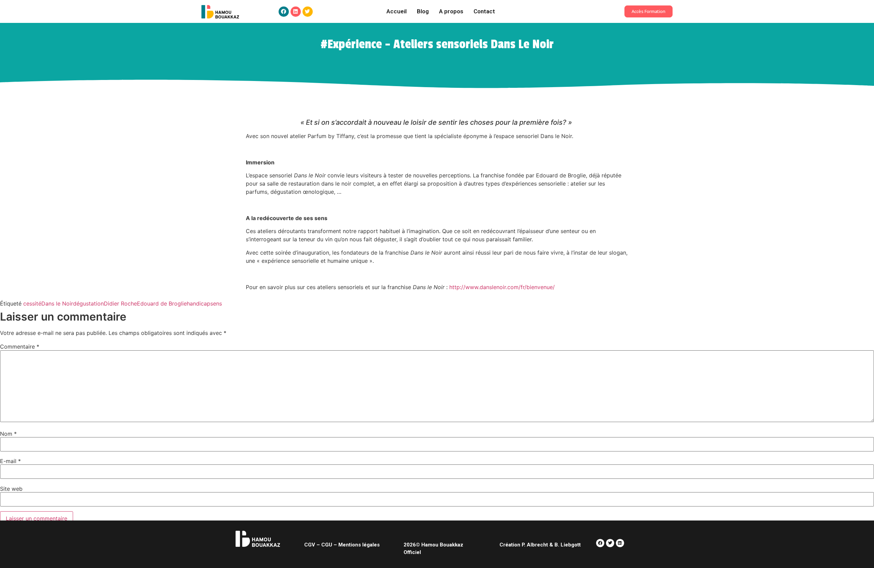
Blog (423, 11)
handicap (198, 303)
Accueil (396, 11)
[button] (648, 11)
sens (216, 303)
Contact (484, 11)
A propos (451, 11)
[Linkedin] (296, 11)
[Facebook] (284, 11)
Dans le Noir (57, 303)
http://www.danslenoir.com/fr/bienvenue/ (502, 287)
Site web (11, 488)
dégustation (88, 303)
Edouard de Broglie (162, 303)
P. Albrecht (534, 545)
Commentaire (19, 346)
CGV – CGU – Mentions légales (342, 545)
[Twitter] (307, 11)
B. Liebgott (567, 545)
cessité (32, 303)
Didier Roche (120, 303)
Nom (8, 433)
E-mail (10, 461)
